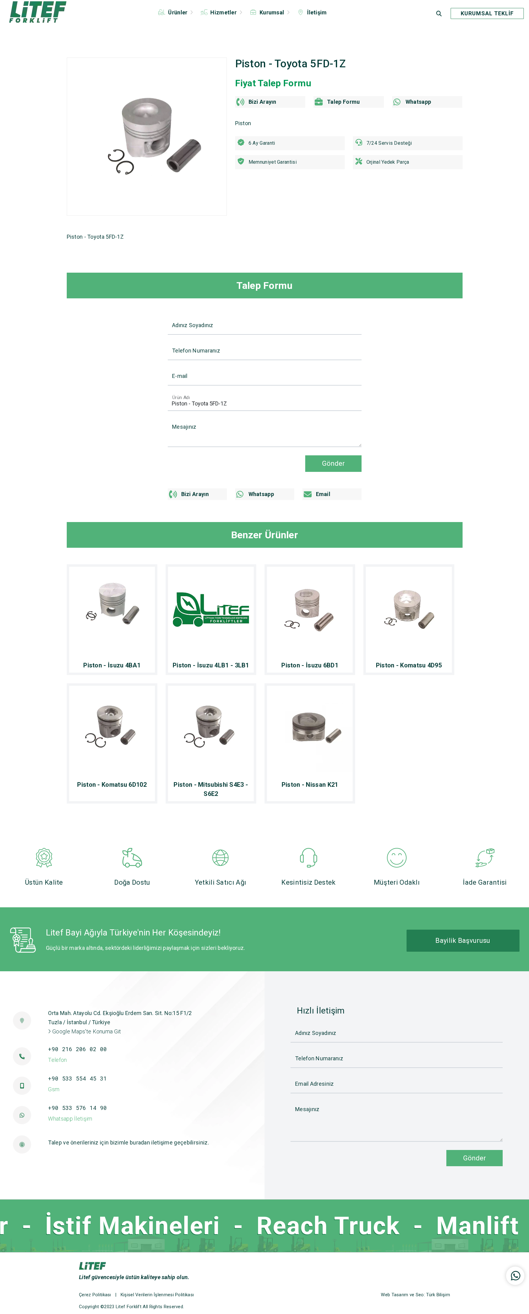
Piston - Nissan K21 (310, 784)
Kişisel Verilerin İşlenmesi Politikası (157, 1294)
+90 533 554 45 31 (77, 1078)
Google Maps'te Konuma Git (86, 1031)
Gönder (333, 463)
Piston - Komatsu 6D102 (112, 784)
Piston (243, 123)
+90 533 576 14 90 (77, 1107)
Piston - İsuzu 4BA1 (112, 665)
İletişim (316, 12)
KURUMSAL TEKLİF (487, 13)
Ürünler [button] (178, 12)
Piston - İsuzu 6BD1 (309, 665)
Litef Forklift (128, 1306)
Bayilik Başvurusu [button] (462, 940)
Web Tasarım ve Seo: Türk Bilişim (415, 1294)
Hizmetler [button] (223, 12)
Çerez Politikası (95, 1294)
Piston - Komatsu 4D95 (409, 665)
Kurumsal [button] (272, 12)
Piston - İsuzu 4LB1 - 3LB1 (211, 665)
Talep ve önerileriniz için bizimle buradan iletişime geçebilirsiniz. (128, 1142)
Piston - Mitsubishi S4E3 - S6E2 (211, 789)
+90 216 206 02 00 (77, 1049)
